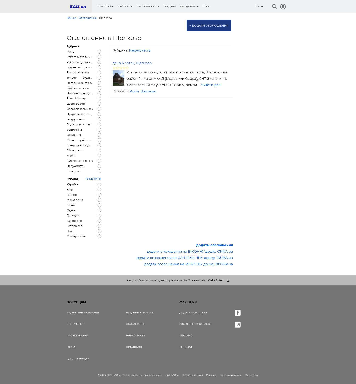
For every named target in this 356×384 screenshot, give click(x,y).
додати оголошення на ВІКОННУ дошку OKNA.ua (190, 252)
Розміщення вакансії (195, 323)
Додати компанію (193, 312)
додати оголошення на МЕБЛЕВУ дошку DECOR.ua (188, 264)
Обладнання (136, 323)
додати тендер (78, 358)
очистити (93, 179)
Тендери (169, 6)
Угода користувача (231, 375)
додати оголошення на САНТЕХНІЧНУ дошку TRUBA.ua (185, 258)
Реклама (185, 335)
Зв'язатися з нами (193, 375)
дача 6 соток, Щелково (132, 63)
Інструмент (75, 323)
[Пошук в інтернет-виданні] (274, 6)
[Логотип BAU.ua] (81, 6)
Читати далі (211, 85)
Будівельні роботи (140, 312)
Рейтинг (124, 6)
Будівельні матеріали (83, 312)
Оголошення (146, 6)
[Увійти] (283, 6)
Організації (134, 346)
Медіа (71, 346)
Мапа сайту (251, 375)
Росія (134, 91)
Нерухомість (139, 50)
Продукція (188, 6)
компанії (104, 6)
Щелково (148, 91)
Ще (205, 6)
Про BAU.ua (172, 375)
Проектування (78, 335)
